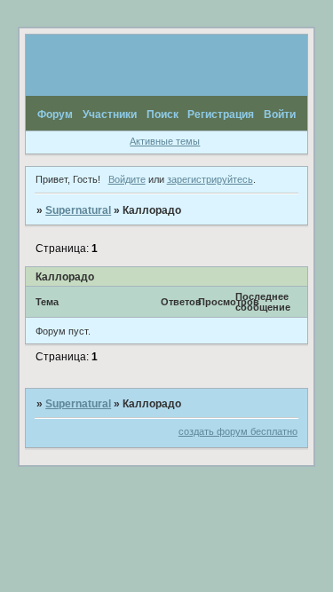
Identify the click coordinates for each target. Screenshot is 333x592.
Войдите (127, 179)
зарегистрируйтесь (210, 179)
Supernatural (78, 210)
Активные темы (165, 141)
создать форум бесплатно (237, 431)
